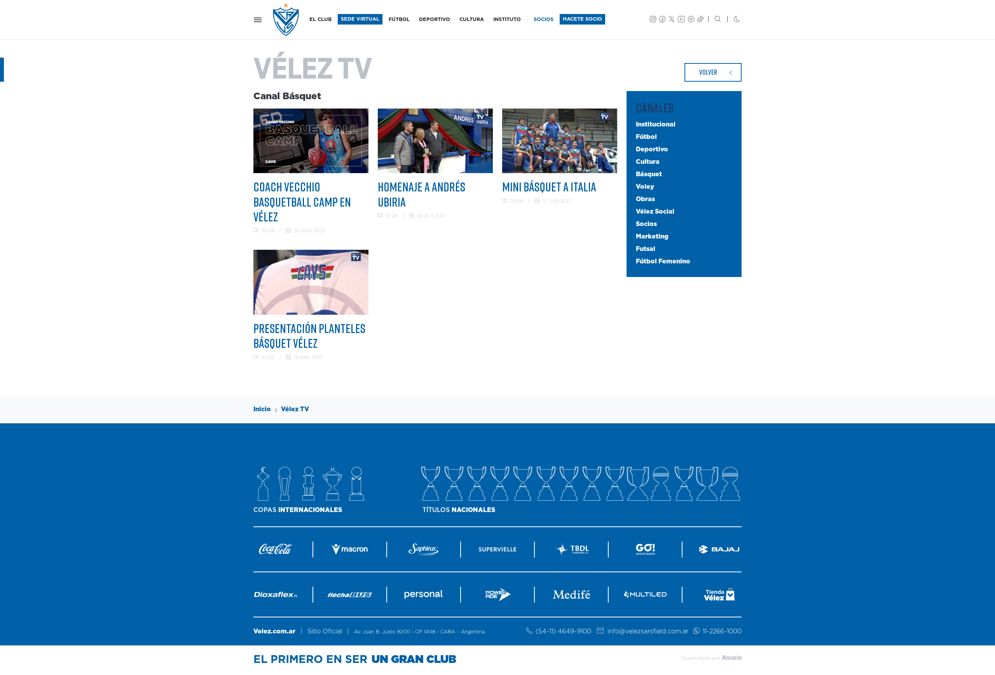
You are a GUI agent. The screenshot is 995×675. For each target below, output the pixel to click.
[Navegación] (258, 20)
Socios (646, 224)
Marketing (652, 236)
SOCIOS (543, 19)
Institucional (656, 124)
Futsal (645, 249)
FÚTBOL (399, 19)
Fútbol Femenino (663, 261)
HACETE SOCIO (582, 19)
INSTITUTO (507, 19)
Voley (645, 187)
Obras (645, 199)
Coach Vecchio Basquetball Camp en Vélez (302, 201)
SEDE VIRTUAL (360, 19)
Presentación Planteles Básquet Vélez (309, 336)
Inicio (262, 409)
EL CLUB (320, 19)
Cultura (648, 162)
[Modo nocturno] (730, 20)
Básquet (649, 174)
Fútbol (646, 137)
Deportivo (652, 149)
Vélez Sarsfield (286, 19)
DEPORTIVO (434, 19)
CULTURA (471, 19)
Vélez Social (655, 212)
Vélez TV (295, 409)
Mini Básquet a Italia (549, 186)
